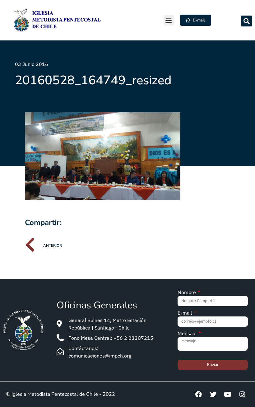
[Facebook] (198, 394)
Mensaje (188, 334)
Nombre (187, 293)
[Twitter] (213, 394)
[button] (169, 20)
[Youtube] (227, 394)
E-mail (185, 313)
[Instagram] (242, 394)
